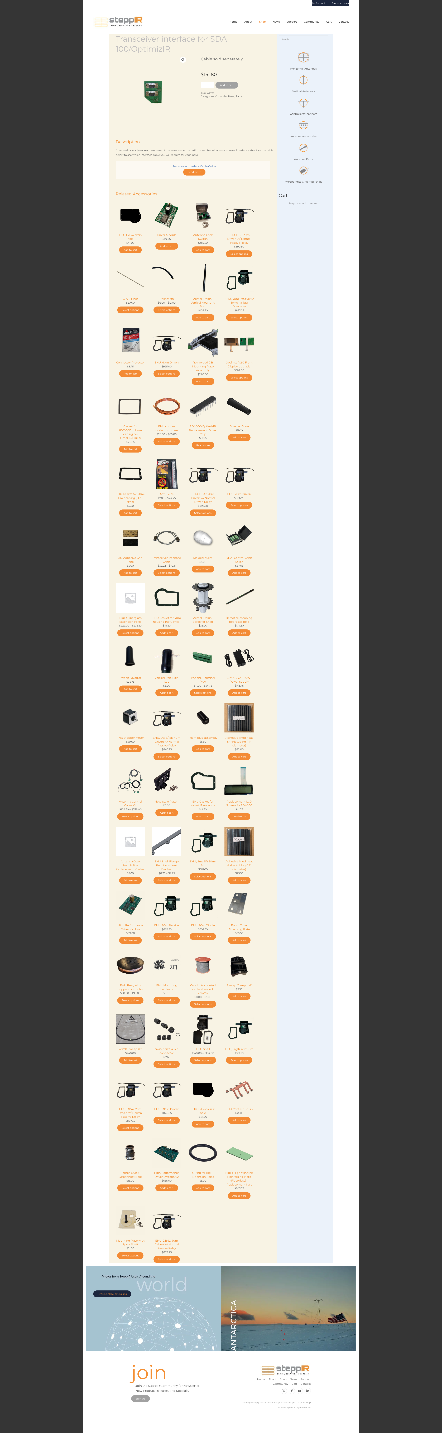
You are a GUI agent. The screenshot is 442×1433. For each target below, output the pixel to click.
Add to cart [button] (130, 249)
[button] (183, 60)
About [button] (248, 21)
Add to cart (227, 85)
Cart (329, 21)
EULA (296, 1402)
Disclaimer (285, 1402)
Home (233, 21)
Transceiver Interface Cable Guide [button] (194, 166)
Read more (194, 172)
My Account (318, 3)
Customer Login (340, 3)
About (272, 1379)
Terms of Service (268, 1402)
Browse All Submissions (112, 1293)
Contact (344, 21)
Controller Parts (224, 96)
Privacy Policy (250, 1402)
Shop (283, 1379)
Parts (239, 96)
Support (305, 1379)
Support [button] (292, 21)
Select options (239, 253)
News (276, 21)
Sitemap (306, 1402)
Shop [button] (262, 21)
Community (280, 1383)
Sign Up (140, 1398)
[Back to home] (118, 21)
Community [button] (311, 21)
